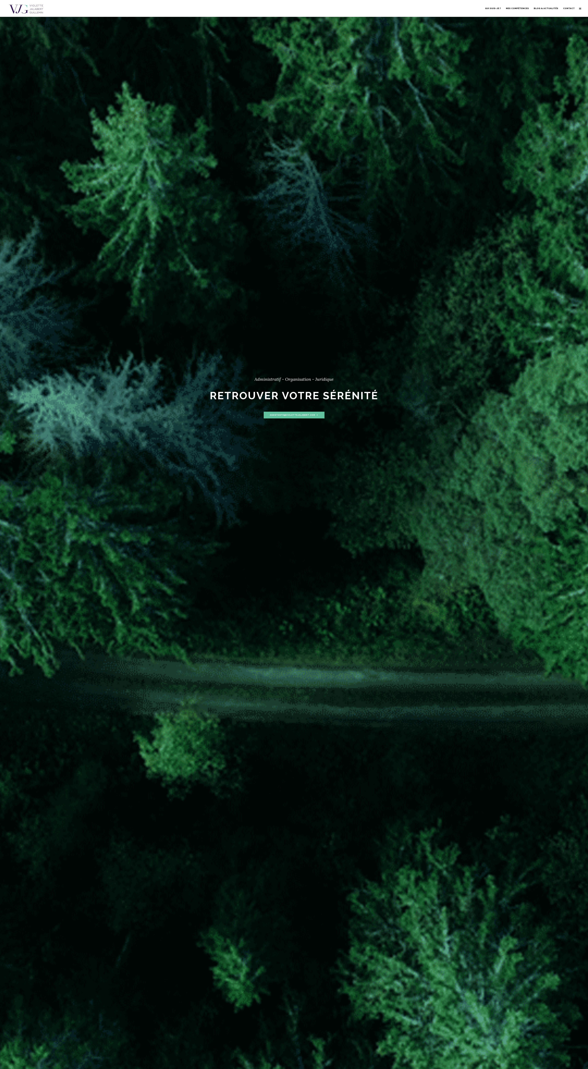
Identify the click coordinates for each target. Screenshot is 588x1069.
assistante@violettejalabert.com (292, 415)
